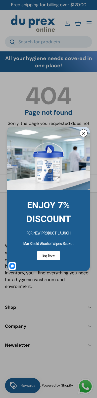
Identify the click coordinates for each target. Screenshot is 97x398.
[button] (78, 23)
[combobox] (48, 42)
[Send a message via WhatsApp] (85, 386)
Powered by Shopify (57, 385)
